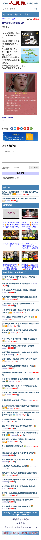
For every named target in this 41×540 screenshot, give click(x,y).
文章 (26, 14)
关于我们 (20, 523)
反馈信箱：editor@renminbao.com (20, 527)
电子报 (29, 3)
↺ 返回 (5, 3)
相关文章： (7, 188)
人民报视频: (7, 205)
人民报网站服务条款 (20, 519)
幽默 (16, 14)
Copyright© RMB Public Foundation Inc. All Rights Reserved (20, 513)
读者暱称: (6, 168)
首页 (4, 14)
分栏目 (10, 14)
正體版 (36, 3)
